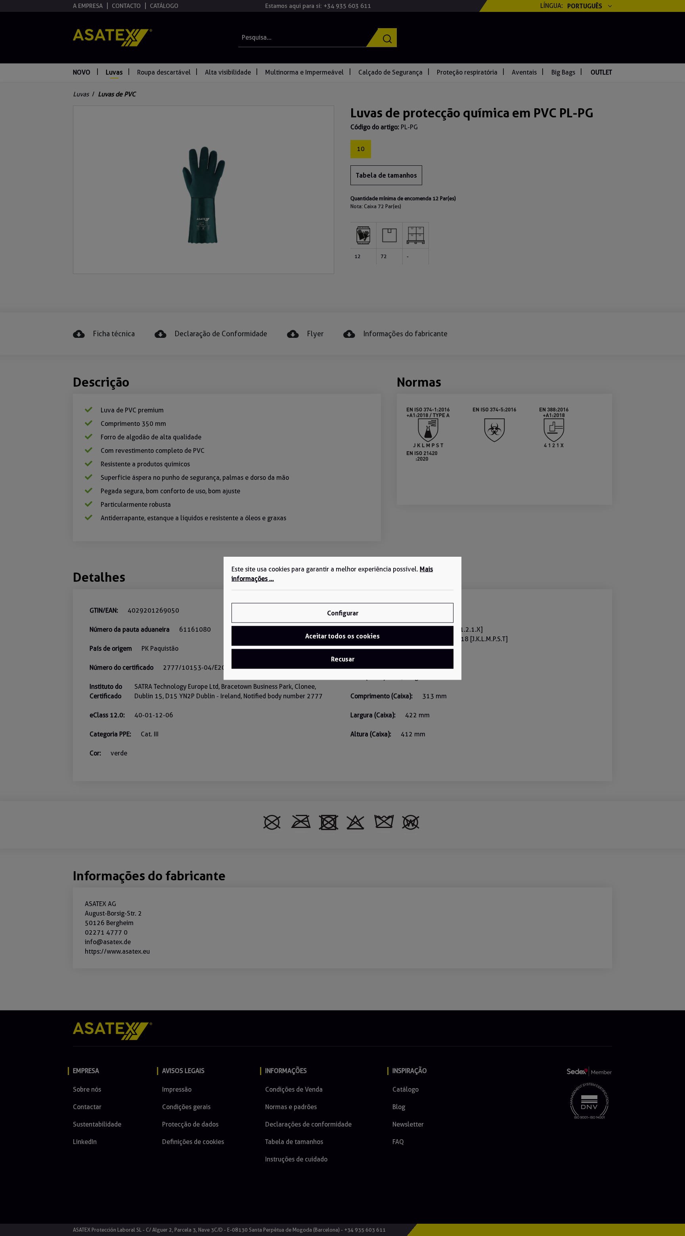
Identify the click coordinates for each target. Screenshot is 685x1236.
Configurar (342, 613)
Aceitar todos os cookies (342, 636)
